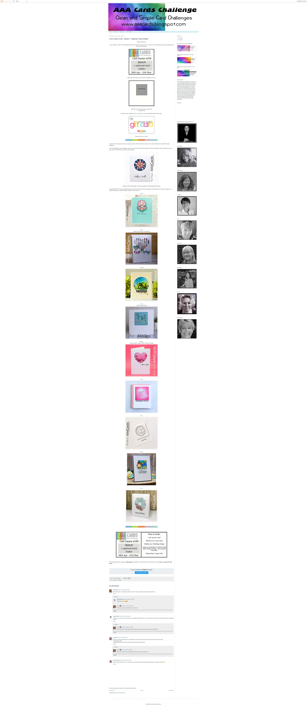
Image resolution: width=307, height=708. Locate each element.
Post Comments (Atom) (120, 692)
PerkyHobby (136, 148)
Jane (141, 229)
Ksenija (141, 267)
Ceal (141, 488)
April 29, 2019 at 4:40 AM (128, 599)
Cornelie (115, 637)
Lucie (141, 303)
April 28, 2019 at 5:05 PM (124, 589)
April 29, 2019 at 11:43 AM (127, 605)
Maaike (141, 341)
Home (110, 31)
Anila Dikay (115, 589)
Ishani (141, 193)
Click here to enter (141, 573)
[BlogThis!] (125, 578)
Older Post (171, 690)
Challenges (119, 580)
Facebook (180, 38)
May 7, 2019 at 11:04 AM (127, 649)
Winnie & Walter (138, 113)
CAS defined (121, 31)
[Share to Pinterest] (130, 578)
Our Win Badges (129, 31)
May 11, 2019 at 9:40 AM (126, 660)
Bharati (141, 452)
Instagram (180, 39)
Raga (129, 148)
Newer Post (112, 690)
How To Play (115, 31)
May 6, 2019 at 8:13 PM (122, 637)
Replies (116, 596)
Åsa (141, 415)
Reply (114, 593)
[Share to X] (127, 578)
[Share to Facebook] (128, 578)
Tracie (141, 379)
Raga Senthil (120, 599)
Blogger (159, 704)
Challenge (115, 580)
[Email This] (124, 578)
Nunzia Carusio (116, 660)
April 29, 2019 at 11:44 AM (127, 627)
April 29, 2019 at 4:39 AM (124, 616)
